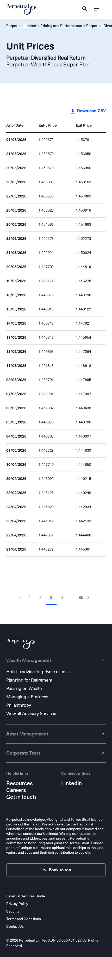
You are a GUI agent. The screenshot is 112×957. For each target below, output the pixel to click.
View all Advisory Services (31, 713)
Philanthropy (18, 705)
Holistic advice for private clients (37, 672)
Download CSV (91, 110)
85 (81, 597)
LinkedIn (71, 783)
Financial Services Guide (25, 896)
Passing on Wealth (24, 688)
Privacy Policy (17, 904)
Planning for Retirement (29, 680)
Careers (16, 790)
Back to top (60, 869)
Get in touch (21, 797)
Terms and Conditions (23, 919)
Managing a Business (27, 697)
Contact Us (15, 926)
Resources (19, 783)
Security (12, 911)
